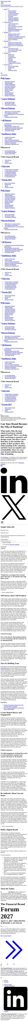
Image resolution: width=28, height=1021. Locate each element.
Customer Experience (13, 13)
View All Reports (12, 51)
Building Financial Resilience (15, 38)
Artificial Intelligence (13, 19)
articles (11, 971)
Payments (10, 16)
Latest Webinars (8, 99)
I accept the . (11, 544)
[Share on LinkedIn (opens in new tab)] (14, 493)
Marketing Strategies (13, 17)
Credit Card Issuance (13, 23)
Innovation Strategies (13, 20)
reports (20, 971)
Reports (6, 47)
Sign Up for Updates (13, 66)
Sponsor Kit (11, 67)
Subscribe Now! (5, 533)
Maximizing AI (12, 28)
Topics (5, 9)
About (6, 980)
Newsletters (11, 56)
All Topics (6, 78)
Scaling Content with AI (14, 34)
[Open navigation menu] (2, 3)
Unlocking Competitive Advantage (16, 36)
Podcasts (6, 41)
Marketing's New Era (13, 35)
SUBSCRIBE (4, 75)
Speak (9, 69)
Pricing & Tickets (12, 70)
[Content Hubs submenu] (12, 22)
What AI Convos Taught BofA (15, 45)
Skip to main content (6, 1)
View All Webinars (13, 39)
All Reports (6, 120)
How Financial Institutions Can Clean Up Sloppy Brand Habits (14, 708)
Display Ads (11, 54)
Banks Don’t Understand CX (15, 44)
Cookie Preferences (9, 986)
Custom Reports (12, 61)
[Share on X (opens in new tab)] (14, 520)
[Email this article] (1, 466)
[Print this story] (2, 522)
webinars (16, 971)
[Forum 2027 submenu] (11, 64)
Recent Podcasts (8, 108)
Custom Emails (12, 57)
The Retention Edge (13, 48)
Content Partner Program (14, 63)
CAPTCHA (4, 547)
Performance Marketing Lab (15, 29)
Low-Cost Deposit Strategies (15, 26)
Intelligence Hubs (9, 134)
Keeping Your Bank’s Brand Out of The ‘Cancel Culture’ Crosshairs (13, 705)
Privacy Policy (8, 984)
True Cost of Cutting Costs (14, 50)
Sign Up (3, 548)
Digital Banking (12, 12)
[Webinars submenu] (9, 32)
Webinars (6, 32)
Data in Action (11, 25)
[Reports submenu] (9, 47)
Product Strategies (12, 15)
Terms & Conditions (14, 544)
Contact (6, 982)
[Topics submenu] (8, 9)
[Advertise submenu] (9, 53)
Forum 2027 (7, 64)
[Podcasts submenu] (9, 41)
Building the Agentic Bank (14, 42)
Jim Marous (5, 457)
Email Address (4, 539)
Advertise (6, 53)
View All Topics (12, 10)
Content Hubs (7, 22)
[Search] (1, 73)
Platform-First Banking (14, 30)
